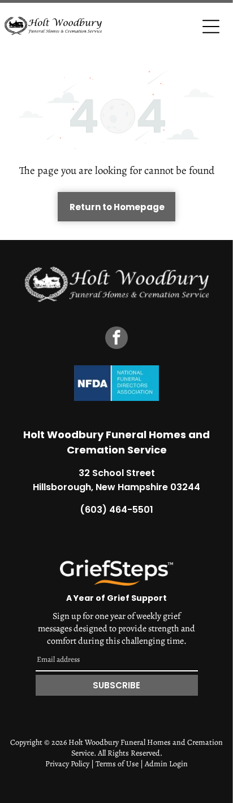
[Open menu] (210, 26)
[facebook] (116, 339)
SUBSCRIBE (116, 685)
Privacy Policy (67, 763)
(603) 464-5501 (116, 509)
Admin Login (166, 763)
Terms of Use (117, 763)
